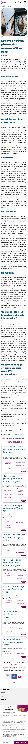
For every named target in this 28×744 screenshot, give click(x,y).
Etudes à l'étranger (20, 522)
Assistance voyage (20, 462)
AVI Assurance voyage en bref (9, 703)
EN (15, 2)
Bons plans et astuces (20, 491)
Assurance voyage (20, 465)
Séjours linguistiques (8, 526)
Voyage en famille (20, 494)
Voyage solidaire (8, 497)
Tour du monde (20, 468)
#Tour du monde (6, 6)
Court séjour (8, 468)
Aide (2, 696)
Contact (3, 692)
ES (21, 2)
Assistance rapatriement (8, 463)
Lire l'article (23, 471)
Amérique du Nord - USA (8, 520)
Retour (3, 36)
